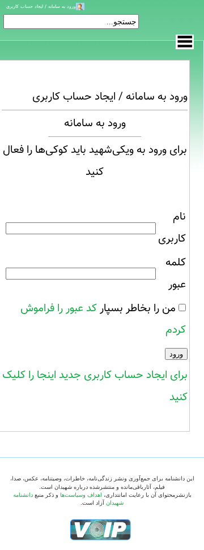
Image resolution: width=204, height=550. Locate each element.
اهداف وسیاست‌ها (81, 495)
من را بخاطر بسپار (138, 308)
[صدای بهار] (100, 529)
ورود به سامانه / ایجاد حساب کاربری (41, 6)
